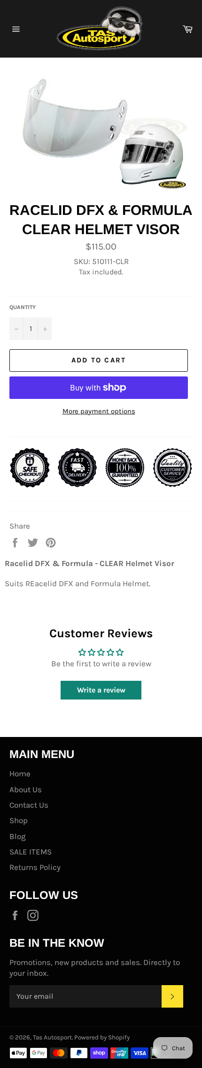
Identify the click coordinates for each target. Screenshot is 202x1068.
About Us (25, 789)
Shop (18, 820)
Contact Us (28, 805)
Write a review (101, 689)
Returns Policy (35, 867)
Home (20, 773)
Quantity (22, 307)
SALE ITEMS (30, 851)
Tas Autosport (52, 1037)
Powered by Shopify (102, 1037)
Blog (17, 836)
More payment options (98, 411)
